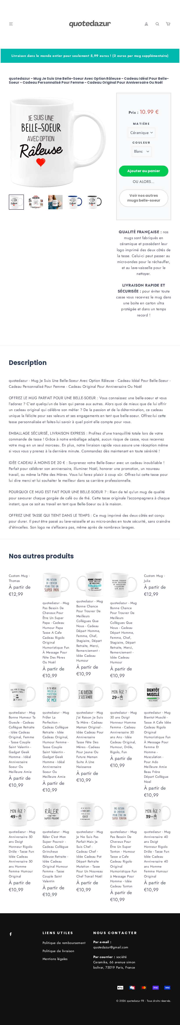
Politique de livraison (58, 951)
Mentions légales (55, 958)
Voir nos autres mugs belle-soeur (143, 198)
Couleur (141, 142)
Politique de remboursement (64, 942)
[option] (57, 141)
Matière (141, 124)
